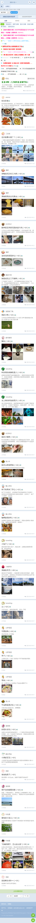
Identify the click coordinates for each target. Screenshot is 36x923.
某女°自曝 (23, 24)
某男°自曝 (16, 24)
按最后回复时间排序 (9, 16)
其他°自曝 (30, 24)
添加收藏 (14, 12)
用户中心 (3, 908)
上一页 (10, 896)
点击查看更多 (18, 891)
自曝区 (8, 6)
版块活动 (11, 26)
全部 (5, 20)
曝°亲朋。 (4, 26)
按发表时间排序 (27, 16)
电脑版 (9, 904)
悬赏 (29, 20)
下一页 (26, 896)
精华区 (17, 20)
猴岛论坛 (3, 904)
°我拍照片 (8, 24)
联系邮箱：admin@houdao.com (16, 908)
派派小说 (13, 2)
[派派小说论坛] (1, 6)
